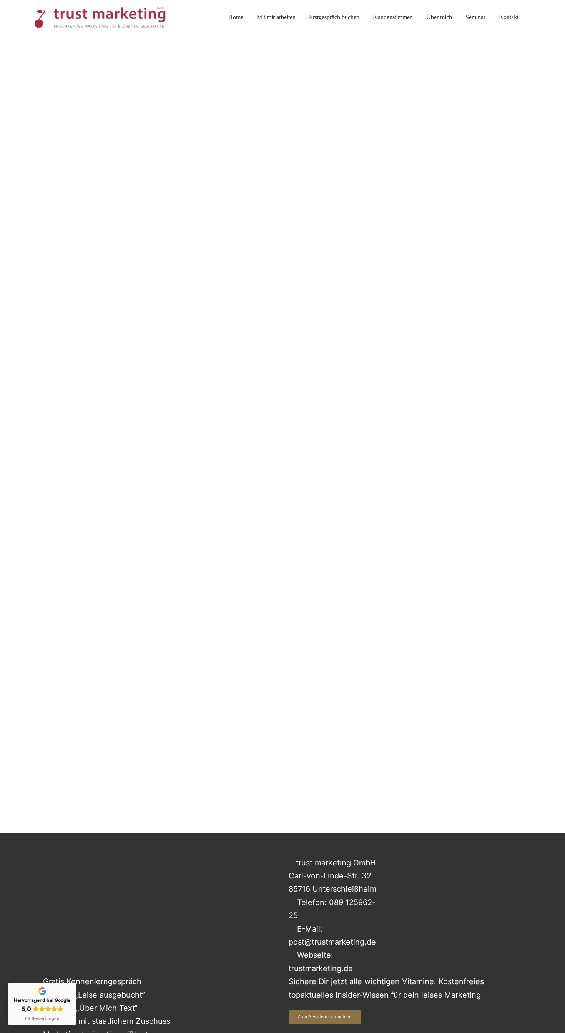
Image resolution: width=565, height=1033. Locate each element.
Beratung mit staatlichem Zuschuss (106, 1021)
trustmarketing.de (321, 968)
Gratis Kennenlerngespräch (92, 981)
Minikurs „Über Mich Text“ (91, 1008)
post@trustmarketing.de (332, 942)
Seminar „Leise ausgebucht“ (94, 995)
